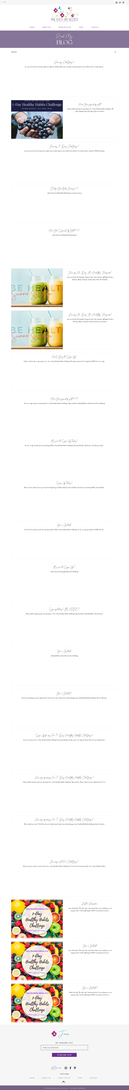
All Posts (14, 52)
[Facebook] (120, 3)
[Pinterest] (123, 3)
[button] (115, 52)
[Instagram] (116, 3)
